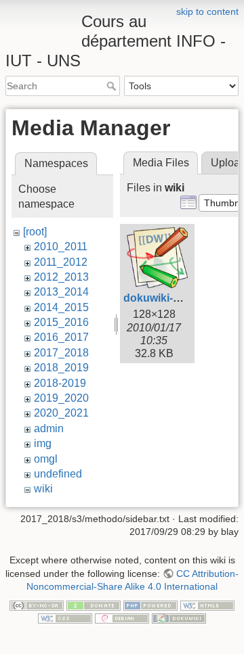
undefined (58, 474)
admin (49, 428)
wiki (43, 488)
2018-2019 (60, 383)
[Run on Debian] (122, 618)
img (43, 443)
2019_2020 (61, 398)
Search (112, 86)
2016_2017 (61, 337)
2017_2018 (61, 352)
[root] (35, 231)
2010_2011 (60, 246)
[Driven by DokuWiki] (179, 618)
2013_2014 (61, 292)
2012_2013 (61, 277)
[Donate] (93, 604)
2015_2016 (61, 322)
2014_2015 (61, 307)
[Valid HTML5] (207, 604)
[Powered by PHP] (150, 604)
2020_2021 (61, 413)
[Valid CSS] (65, 618)
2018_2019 (61, 367)
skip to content (207, 11)
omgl (46, 459)
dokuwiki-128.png (168, 298)
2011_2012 (60, 262)
